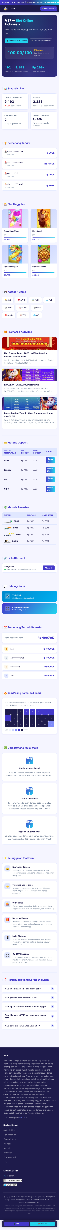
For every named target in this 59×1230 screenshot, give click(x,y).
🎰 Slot (8, 300)
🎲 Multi (8, 307)
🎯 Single (9, 315)
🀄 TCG (23, 315)
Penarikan (7, 1152)
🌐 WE (36, 315)
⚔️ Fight (35, 300)
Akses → (48, 568)
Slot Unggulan (9, 1135)
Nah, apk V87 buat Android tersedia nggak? (26, 1006)
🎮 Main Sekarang (49, 8)
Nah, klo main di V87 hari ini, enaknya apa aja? (25, 1016)
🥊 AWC (21, 300)
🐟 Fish (49, 300)
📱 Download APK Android (16, 41)
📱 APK (16, 1224)
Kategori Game (10, 1139)
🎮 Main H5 (42, 1224)
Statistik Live (9, 1130)
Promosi (7, 1144)
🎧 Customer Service (13, 1180)
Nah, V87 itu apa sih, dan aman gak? (23, 989)
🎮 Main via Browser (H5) (41, 41)
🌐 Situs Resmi (10, 1185)
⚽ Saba (37, 307)
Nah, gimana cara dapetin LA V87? (22, 997)
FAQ (5, 1162)
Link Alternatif (9, 1157)
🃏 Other (23, 307)
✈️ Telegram (8, 1176)
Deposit (6, 1148)
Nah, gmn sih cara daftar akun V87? (22, 1026)
